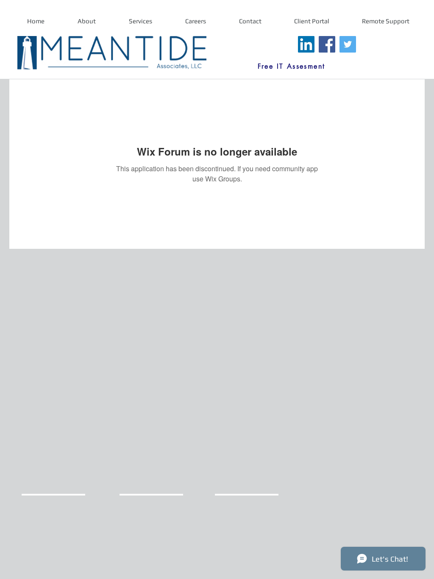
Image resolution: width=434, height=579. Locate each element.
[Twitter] (347, 44)
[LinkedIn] (306, 44)
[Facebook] (327, 44)
